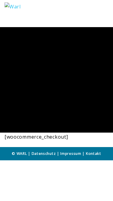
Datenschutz (44, 153)
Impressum (70, 153)
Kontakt (93, 153)
